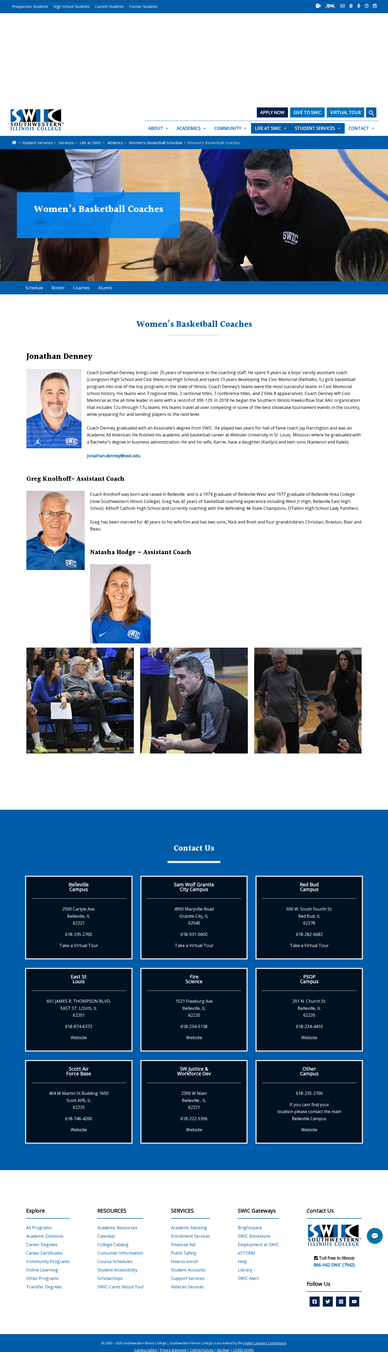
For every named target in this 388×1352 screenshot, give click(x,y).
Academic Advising (189, 1228)
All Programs (39, 1228)
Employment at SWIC (258, 1244)
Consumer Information (120, 1253)
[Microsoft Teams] (318, 5)
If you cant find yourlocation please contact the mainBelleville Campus (309, 1112)
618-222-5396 (194, 1119)
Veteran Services (187, 1287)
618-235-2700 (78, 934)
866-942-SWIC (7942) (334, 1265)
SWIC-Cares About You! (120, 1287)
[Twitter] (328, 1302)
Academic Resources (117, 1228)
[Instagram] (341, 1302)
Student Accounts (188, 1270)
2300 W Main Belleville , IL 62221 (194, 1100)
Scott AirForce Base (78, 1071)
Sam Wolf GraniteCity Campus (194, 886)
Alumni (105, 288)
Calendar (106, 1236)
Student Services (315, 128)
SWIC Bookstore (254, 1236)
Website (79, 1037)
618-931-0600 (194, 934)
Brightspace (250, 1228)
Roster (58, 288)
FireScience (194, 978)
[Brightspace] (351, 5)
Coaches (81, 288)
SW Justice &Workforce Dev (194, 1071)
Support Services (188, 1278)
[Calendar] (375, 5)
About (155, 128)
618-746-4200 (78, 1119)
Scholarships (110, 1278)
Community (227, 128)
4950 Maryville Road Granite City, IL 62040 (194, 916)
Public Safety (183, 1253)
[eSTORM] (330, 5)
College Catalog (113, 1244)
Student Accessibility (117, 1270)
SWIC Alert (248, 1278)
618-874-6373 (78, 1026)
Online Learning (42, 1270)
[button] (371, 112)
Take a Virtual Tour (78, 945)
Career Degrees (42, 1244)
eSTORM (246, 1253)
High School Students (71, 6)
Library (245, 1270)
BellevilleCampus (79, 886)
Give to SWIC (307, 112)
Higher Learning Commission (265, 1343)
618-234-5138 (194, 1026)
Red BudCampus (309, 886)
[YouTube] (354, 1302)
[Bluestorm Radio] (358, 5)
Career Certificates (44, 1253)
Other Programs (42, 1278)
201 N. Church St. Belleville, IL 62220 (309, 1008)
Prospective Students (30, 6)
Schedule (34, 288)
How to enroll (184, 1261)
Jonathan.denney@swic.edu (113, 456)
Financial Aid (183, 1244)
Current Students (109, 6)
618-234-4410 (309, 1026)
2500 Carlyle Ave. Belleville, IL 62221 (78, 916)
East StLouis (79, 978)
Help (242, 1261)
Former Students (143, 6)
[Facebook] (315, 1302)
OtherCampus (309, 1071)
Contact (359, 128)
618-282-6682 (309, 934)
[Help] (366, 5)
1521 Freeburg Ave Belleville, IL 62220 (194, 1008)
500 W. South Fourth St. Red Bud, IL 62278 (309, 916)
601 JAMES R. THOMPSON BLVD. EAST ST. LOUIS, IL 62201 (79, 1008)
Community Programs (48, 1261)
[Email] (342, 5)
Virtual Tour (345, 112)
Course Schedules (115, 1261)
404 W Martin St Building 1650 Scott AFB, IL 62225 (78, 1100)
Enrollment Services (190, 1236)
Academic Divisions (44, 1236)
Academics (189, 128)
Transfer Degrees (44, 1287)
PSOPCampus (309, 978)
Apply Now (272, 112)
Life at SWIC (268, 128)
